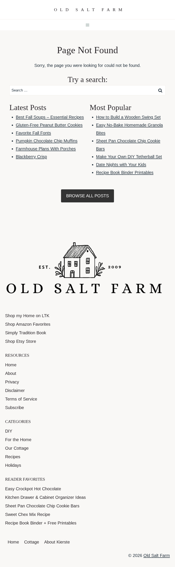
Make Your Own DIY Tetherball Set (129, 156)
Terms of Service (21, 399)
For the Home (18, 439)
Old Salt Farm (156, 555)
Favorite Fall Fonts (33, 133)
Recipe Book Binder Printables (124, 172)
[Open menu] (88, 25)
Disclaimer (15, 390)
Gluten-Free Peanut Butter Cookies (49, 125)
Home (10, 364)
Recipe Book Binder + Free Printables (40, 523)
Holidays (13, 465)
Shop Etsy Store (20, 341)
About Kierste (57, 542)
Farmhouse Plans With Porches (46, 148)
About (10, 373)
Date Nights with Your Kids (121, 164)
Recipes (12, 456)
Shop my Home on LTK (27, 315)
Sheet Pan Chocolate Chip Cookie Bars (42, 506)
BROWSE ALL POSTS (87, 195)
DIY (8, 431)
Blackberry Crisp (31, 156)
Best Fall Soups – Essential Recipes (50, 117)
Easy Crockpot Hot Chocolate (33, 488)
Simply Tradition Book (25, 332)
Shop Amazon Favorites (27, 324)
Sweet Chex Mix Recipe (27, 514)
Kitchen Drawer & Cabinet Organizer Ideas (45, 497)
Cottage (31, 542)
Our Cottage (17, 448)
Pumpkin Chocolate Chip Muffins (46, 140)
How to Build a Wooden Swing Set (128, 117)
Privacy (12, 382)
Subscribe (14, 407)
